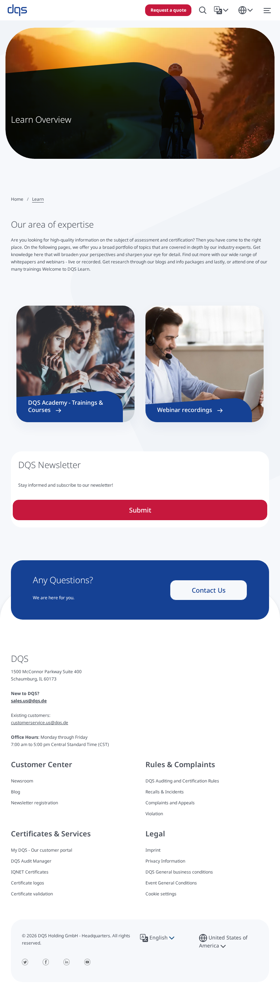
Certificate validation (32, 894)
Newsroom (22, 781)
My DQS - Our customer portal (41, 850)
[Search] (203, 10)
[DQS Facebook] (46, 962)
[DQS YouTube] (87, 962)
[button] (222, 10)
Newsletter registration (34, 803)
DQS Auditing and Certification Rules (182, 781)
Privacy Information (165, 861)
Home (17, 199)
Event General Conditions (171, 883)
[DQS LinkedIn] (66, 962)
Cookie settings (160, 893)
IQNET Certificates (29, 872)
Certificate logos (27, 883)
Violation (154, 814)
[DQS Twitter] (25, 962)
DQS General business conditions (179, 872)
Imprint (152, 850)
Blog (15, 792)
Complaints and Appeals (170, 803)
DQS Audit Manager (31, 861)
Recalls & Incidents (164, 792)
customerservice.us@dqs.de (39, 722)
